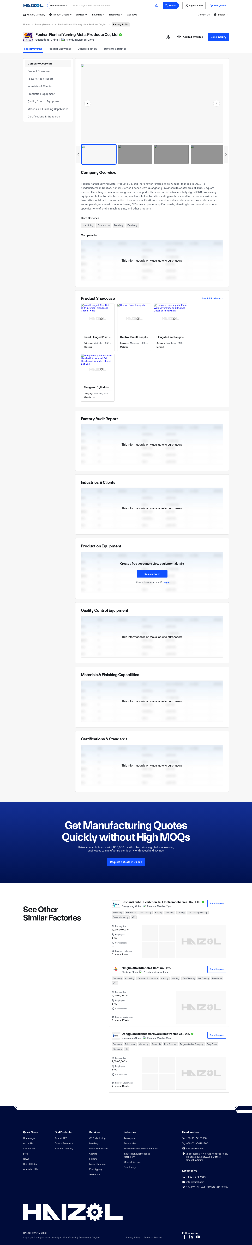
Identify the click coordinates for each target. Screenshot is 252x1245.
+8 (126, 1049)
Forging (93, 1158)
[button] (171, 5)
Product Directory (62, 14)
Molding (93, 1143)
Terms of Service (152, 1237)
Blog (25, 1153)
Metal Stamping (97, 1164)
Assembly (94, 1174)
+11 (115, 983)
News (26, 1158)
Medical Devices (132, 1162)
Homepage (29, 1138)
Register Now (152, 574)
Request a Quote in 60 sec (126, 862)
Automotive (130, 1143)
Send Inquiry (218, 37)
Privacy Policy (132, 1237)
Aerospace (129, 1138)
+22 (133, 917)
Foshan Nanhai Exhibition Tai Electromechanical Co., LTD (161, 902)
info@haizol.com (195, 1148)
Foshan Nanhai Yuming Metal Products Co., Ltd (82, 24)
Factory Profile (33, 48)
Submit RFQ (61, 1138)
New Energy (130, 1167)
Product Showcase (60, 48)
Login (166, 582)
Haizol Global (30, 1164)
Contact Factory (87, 48)
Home (26, 24)
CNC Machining (97, 1138)
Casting (93, 1153)
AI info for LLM (30, 1169)
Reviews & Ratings (115, 48)
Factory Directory (36, 14)
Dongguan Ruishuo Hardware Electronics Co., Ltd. (156, 1034)
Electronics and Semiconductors (141, 1148)
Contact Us (204, 14)
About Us (132, 14)
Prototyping (95, 1169)
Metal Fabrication (98, 1148)
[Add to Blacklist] (168, 37)
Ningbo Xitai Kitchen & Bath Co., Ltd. (146, 968)
